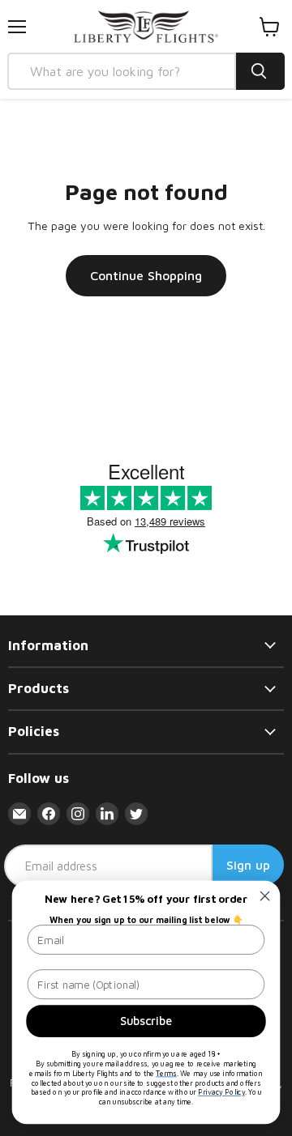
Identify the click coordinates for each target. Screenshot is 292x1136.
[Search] (260, 71)
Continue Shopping (146, 275)
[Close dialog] (265, 896)
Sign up (248, 864)
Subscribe (146, 1021)
